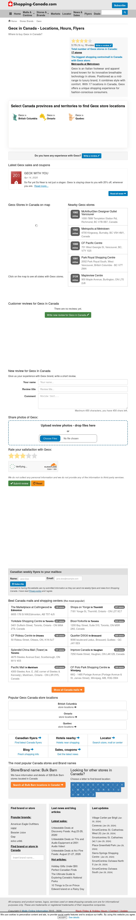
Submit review (20, 483)
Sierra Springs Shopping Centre (105, 854)
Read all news (117, 193)
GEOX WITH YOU (36, 173)
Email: (50, 578)
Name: (14, 578)
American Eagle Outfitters (25, 824)
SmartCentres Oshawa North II (108, 862)
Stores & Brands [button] (42, 13)
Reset (38, 483)
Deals (97, 13)
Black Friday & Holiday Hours (91, 911)
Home (17, 13)
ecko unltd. (17, 841)
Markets (55, 13)
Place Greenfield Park (108, 846)
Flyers (88, 13)
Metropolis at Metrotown (85, 64)
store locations (67, 705)
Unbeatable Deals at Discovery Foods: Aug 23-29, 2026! (67, 831)
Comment (30, 396)
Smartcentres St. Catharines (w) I (107, 839)
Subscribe (120, 5)
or (68, 428)
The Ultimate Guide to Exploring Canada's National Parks (66, 877)
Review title (29, 389)
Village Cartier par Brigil (107, 819)
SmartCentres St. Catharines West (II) (107, 831)
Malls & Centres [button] (27, 13)
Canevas (104, 825)
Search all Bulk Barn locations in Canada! (37, 784)
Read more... (41, 186)
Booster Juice (18, 832)
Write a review (91, 155)
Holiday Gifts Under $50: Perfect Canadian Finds (64, 867)
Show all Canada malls (67, 689)
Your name (29, 382)
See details (74, 917)
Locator (66, 13)
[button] (10, 14)
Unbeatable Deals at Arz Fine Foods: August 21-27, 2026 (67, 852)
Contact (113, 911)
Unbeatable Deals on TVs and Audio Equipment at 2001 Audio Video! (67, 842)
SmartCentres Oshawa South (104, 870)
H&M (13, 828)
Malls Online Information (35, 911)
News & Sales (77, 13)
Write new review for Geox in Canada (67, 315)
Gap (13, 836)
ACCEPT (62, 917)
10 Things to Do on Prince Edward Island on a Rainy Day (67, 886)
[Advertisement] (68, 47)
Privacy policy (35, 590)
